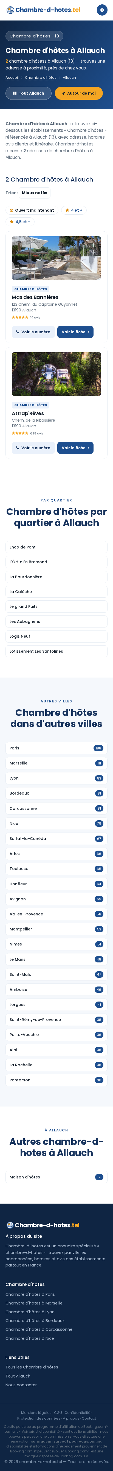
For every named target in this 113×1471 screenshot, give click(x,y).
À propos (71, 1418)
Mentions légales (36, 1412)
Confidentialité (77, 1412)
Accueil (12, 77)
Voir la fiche (74, 332)
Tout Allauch (31, 93)
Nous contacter (21, 1385)
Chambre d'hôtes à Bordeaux (34, 1320)
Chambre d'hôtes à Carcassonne (38, 1329)
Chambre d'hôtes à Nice (29, 1338)
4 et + (76, 210)
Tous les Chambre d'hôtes (31, 1367)
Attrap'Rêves (28, 413)
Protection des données (38, 1418)
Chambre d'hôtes (40, 77)
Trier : (12, 192)
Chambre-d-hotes (47, 10)
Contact (89, 1418)
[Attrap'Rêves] (56, 374)
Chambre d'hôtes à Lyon (30, 1312)
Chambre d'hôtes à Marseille (34, 1303)
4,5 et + (22, 221)
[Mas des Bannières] (56, 258)
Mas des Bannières (35, 297)
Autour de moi (81, 93)
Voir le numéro (35, 332)
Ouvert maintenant (34, 210)
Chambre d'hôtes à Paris (30, 1294)
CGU (58, 1412)
